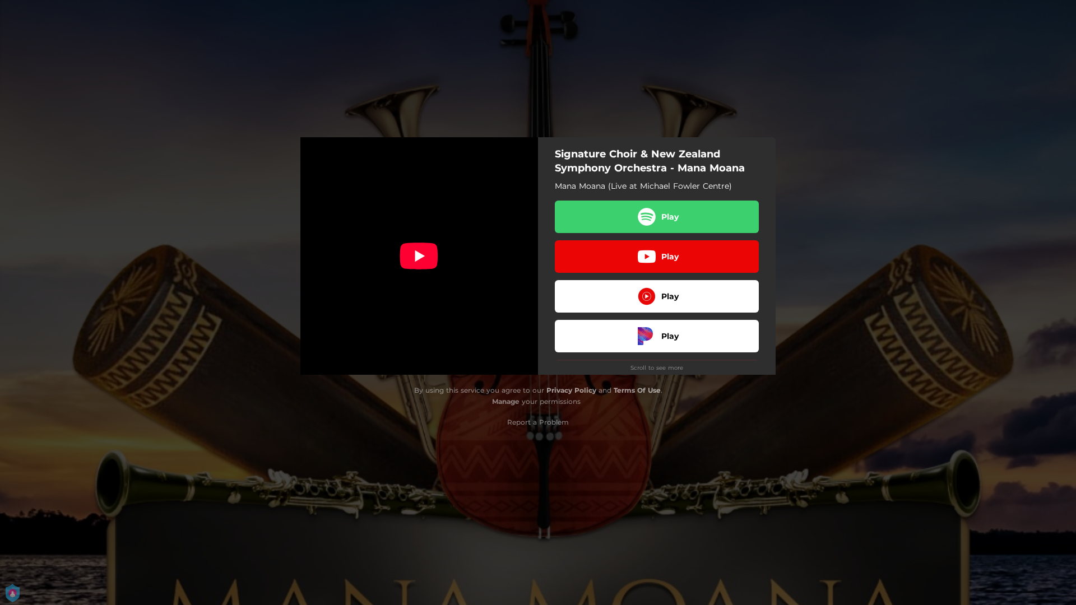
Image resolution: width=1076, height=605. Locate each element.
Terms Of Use (637, 390)
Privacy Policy (571, 390)
